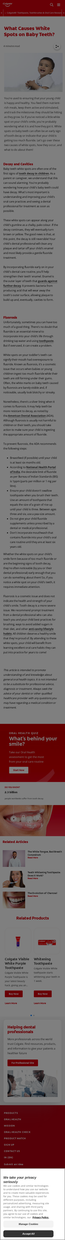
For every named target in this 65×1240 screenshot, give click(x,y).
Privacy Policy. (40, 1217)
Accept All (28, 1233)
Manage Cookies (28, 1224)
